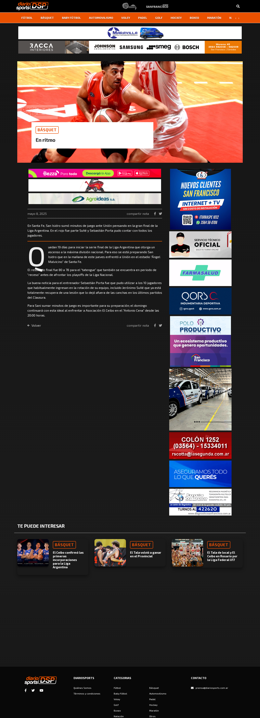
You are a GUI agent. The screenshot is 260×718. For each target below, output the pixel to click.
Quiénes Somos (82, 687)
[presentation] (236, 18)
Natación (119, 716)
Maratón (214, 17)
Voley (125, 17)
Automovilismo (101, 17)
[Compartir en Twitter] (160, 213)
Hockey (176, 17)
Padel (142, 17)
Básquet (47, 17)
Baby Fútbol (71, 17)
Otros (152, 716)
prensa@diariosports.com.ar (212, 687)
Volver (36, 325)
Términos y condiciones (87, 693)
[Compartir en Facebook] (155, 213)
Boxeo (194, 17)
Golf (158, 17)
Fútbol (26, 17)
